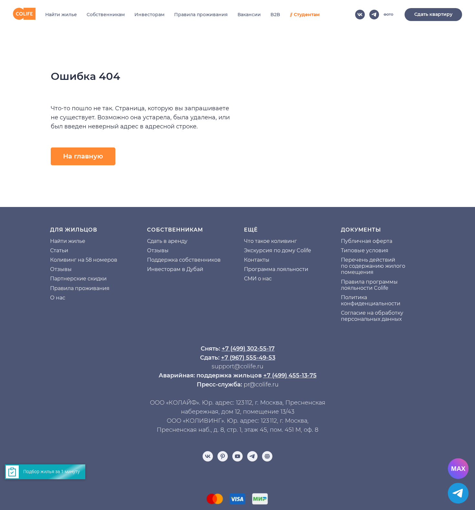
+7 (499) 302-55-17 (248, 348)
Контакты (256, 260)
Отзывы (61, 269)
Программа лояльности (276, 269)
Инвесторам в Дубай (175, 269)
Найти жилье (61, 14)
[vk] (360, 14)
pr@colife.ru (261, 384)
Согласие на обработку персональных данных (372, 316)
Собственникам (106, 14)
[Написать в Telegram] (458, 493)
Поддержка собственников (184, 260)
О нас (57, 298)
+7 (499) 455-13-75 (290, 375)
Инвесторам (149, 14)
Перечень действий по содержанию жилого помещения (373, 266)
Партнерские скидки (78, 279)
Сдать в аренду (167, 241)
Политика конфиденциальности (370, 300)
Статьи (59, 250)
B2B (275, 14)
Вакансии (249, 14)
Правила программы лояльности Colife (369, 285)
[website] (388, 14)
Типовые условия (364, 250)
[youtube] (237, 456)
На (53, 241)
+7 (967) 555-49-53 (248, 357)
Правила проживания (201, 14)
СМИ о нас (258, 279)
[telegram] (374, 14)
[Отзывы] (267, 456)
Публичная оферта (366, 241)
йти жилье (71, 241)
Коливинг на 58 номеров (83, 260)
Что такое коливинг (270, 241)
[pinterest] (222, 456)
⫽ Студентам (305, 14)
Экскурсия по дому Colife (277, 250)
